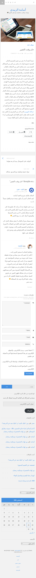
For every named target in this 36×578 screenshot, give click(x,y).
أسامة (20, 53)
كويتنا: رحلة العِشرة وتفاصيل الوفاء (24, 475)
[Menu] (33, 2)
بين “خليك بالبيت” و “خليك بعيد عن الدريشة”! (15, 423)
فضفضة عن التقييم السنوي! (26, 465)
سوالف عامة (30, 45)
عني (18, 559)
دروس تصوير (18, 563)
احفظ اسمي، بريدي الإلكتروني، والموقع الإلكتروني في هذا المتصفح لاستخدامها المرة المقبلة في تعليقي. (18, 353)
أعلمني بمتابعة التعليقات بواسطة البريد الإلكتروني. (17, 361)
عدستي (18, 566)
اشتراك (29, 410)
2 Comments (14, 53)
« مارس (32, 533)
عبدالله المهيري (29, 112)
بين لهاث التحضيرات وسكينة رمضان (14, 431)
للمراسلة (18, 570)
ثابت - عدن (20, 189)
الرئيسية (18, 556)
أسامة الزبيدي (18, 9)
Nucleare (17, 550)
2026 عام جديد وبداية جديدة (26, 481)
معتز (33, 423)
